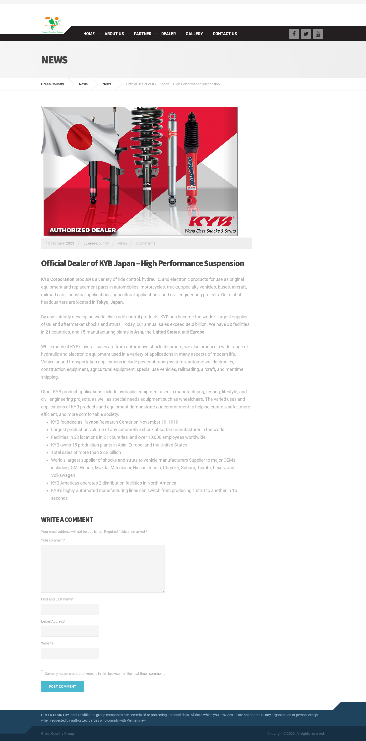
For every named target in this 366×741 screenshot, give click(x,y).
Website (47, 643)
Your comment (53, 540)
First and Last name (57, 599)
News (122, 243)
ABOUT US (114, 33)
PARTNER (142, 33)
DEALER (168, 33)
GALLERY (194, 33)
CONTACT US (225, 33)
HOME (89, 33)
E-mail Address (53, 621)
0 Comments (145, 243)
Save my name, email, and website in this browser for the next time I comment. (105, 674)
